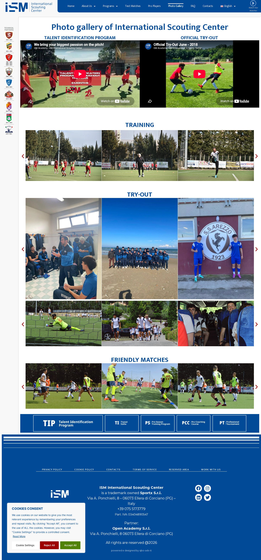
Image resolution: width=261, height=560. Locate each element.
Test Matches (133, 6)
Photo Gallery (175, 6)
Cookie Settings (25, 545)
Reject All (49, 545)
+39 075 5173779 (131, 509)
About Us (87, 6)
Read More (19, 536)
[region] (46, 528)
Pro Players (154, 6)
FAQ (193, 6)
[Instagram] (207, 488)
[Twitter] (207, 497)
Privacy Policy (52, 469)
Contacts (208, 6)
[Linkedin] (198, 497)
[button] (23, 156)
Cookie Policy (84, 469)
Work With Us (211, 469)
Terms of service (145, 469)
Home (70, 6)
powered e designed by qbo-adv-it (131, 550)
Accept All (70, 545)
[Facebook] (198, 488)
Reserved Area (179, 469)
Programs (108, 6)
